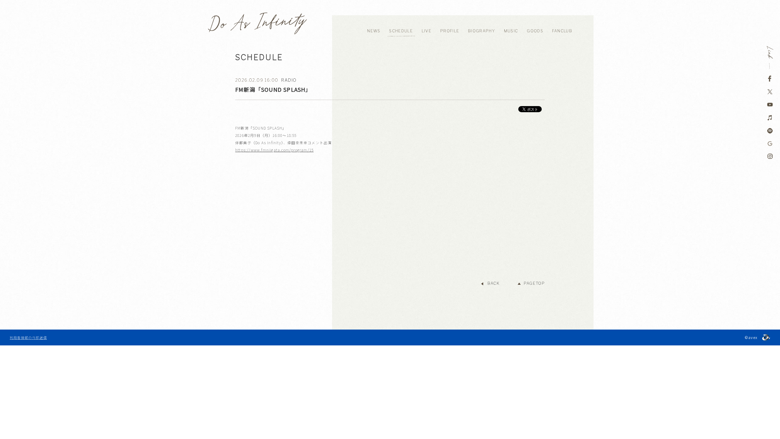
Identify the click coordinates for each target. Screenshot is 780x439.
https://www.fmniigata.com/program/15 (274, 149)
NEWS (373, 31)
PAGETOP (534, 283)
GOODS (535, 31)
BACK (493, 283)
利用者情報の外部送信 (28, 337)
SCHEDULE (401, 31)
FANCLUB (562, 31)
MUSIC (511, 31)
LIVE (426, 31)
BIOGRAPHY (481, 31)
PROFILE (449, 31)
